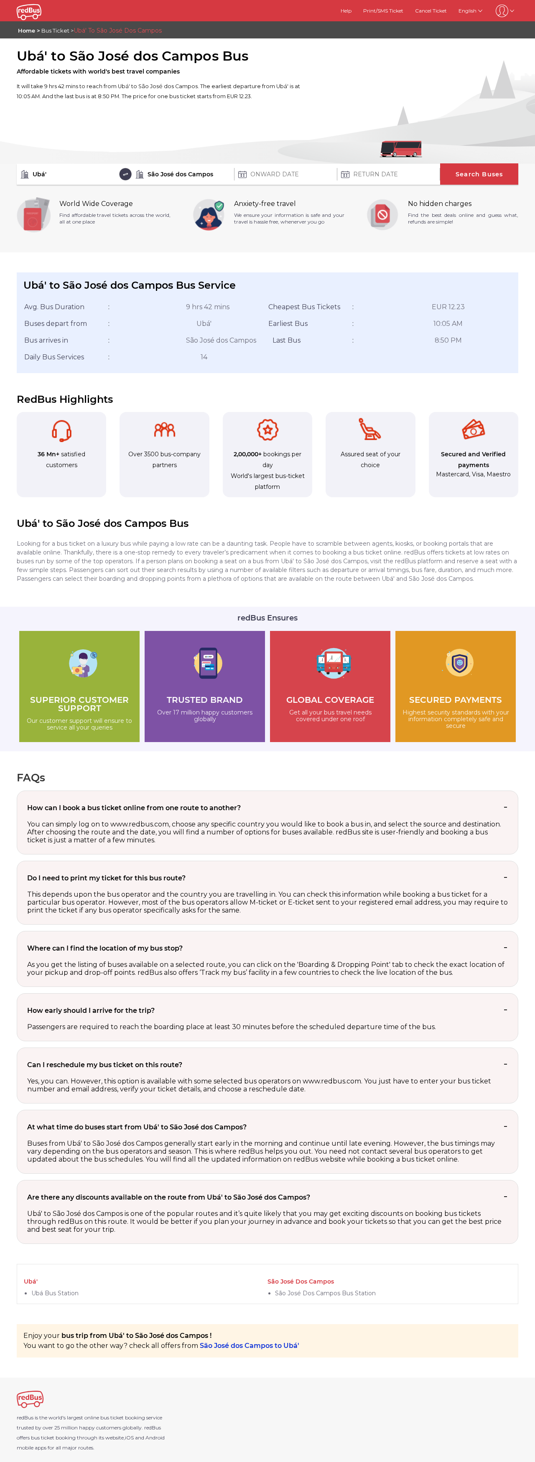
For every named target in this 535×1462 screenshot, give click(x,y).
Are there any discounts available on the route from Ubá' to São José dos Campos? (168, 1197)
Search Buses (479, 174)
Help (346, 11)
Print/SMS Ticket (383, 11)
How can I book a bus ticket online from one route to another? (134, 808)
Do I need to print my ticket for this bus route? (106, 878)
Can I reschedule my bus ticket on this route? (104, 1065)
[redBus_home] (40, 10)
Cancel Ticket (431, 11)
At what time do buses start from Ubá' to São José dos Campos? (137, 1127)
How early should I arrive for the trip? (91, 1011)
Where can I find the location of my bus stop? (105, 948)
